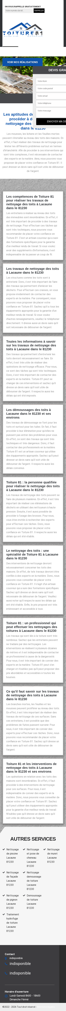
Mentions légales (46, 1007)
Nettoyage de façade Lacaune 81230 (12, 878)
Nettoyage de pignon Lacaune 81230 (12, 901)
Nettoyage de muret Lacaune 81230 (53, 855)
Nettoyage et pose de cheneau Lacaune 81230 (33, 858)
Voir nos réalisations (22, 62)
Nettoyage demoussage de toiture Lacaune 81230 (34, 881)
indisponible (12, 2)
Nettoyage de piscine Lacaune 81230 (12, 855)
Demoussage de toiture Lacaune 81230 (34, 901)
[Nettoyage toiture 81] (22, 29)
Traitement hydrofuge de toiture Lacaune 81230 (12, 922)
